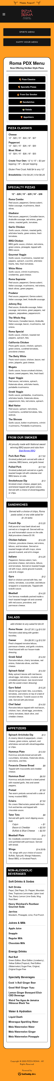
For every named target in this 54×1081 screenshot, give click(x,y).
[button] (5, 14)
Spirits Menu (27, 32)
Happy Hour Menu (27, 42)
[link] (27, 14)
